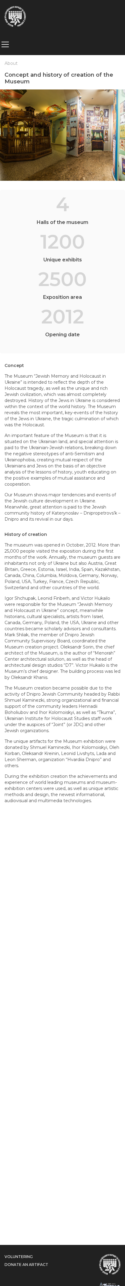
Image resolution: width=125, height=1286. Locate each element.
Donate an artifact (26, 1264)
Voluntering (19, 1256)
